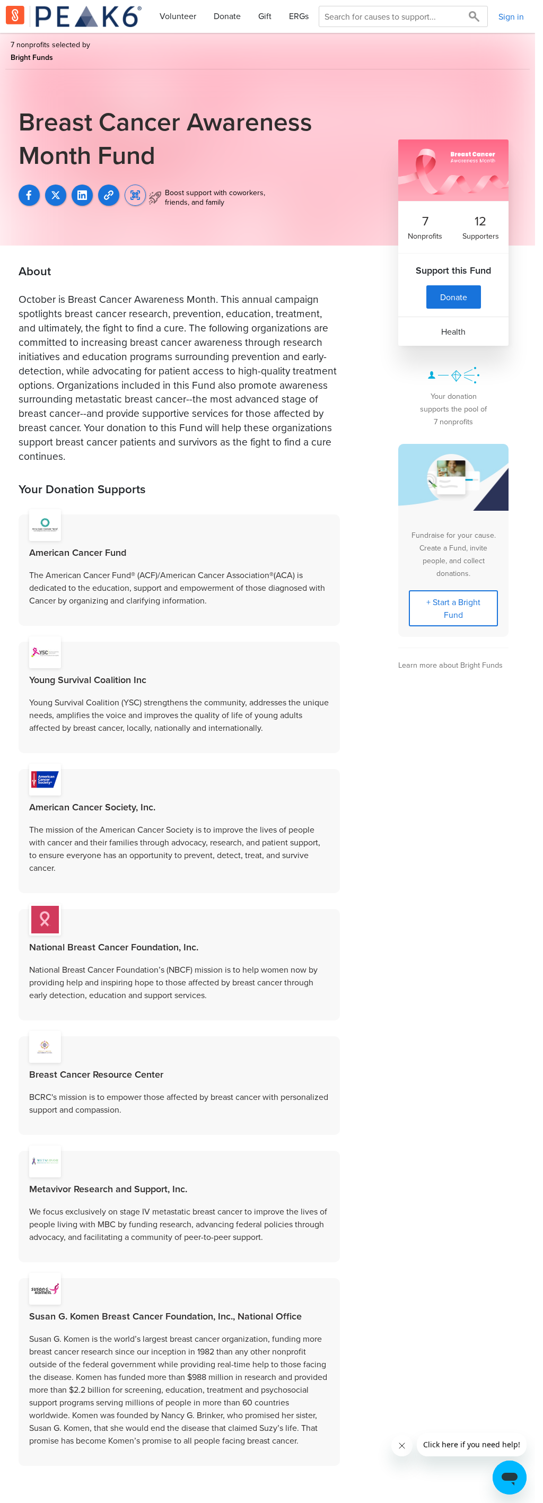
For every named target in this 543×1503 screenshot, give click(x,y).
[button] (108, 195)
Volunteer (178, 16)
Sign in (511, 16)
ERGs (299, 16)
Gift (265, 16)
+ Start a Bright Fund (453, 608)
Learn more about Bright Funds (450, 664)
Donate (227, 16)
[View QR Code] (135, 195)
